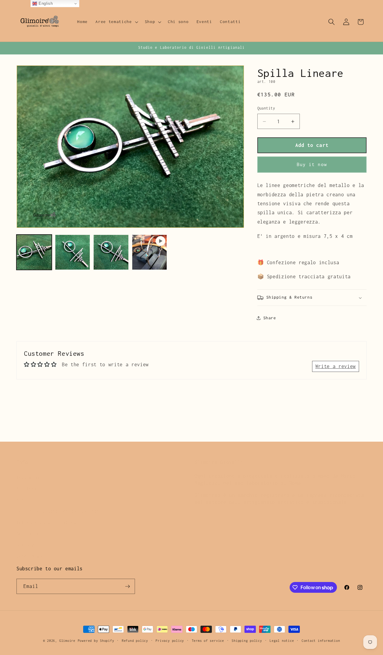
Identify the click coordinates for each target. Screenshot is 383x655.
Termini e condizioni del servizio (59, 504)
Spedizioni (29, 527)
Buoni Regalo (32, 549)
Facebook (26, 482)
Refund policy (135, 640)
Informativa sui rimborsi (47, 515)
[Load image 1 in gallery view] (34, 252)
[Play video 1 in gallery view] (149, 252)
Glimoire (67, 640)
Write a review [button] (335, 366)
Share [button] (269, 318)
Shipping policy (247, 640)
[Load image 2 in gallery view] (72, 252)
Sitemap (25, 538)
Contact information (321, 640)
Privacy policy (170, 640)
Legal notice (282, 640)
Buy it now (312, 164)
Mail (21, 493)
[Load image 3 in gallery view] (111, 252)
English (45, 3)
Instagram (28, 470)
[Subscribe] (127, 586)
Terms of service (208, 640)
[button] (116, 22)
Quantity (266, 108)
